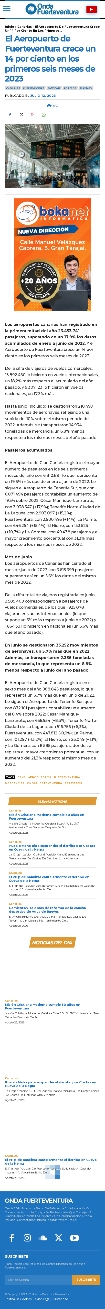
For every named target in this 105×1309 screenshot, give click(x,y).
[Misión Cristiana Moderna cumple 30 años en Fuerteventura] (52, 972)
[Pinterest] (32, 115)
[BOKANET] (52, 254)
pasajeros (73, 783)
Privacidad (60, 1299)
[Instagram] (27, 1238)
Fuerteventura (66, 777)
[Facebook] (10, 115)
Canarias (24, 26)
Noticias (54, 88)
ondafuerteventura (44, 783)
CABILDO (15, 873)
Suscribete (86, 1279)
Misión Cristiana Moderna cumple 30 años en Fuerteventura (46, 816)
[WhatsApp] (43, 115)
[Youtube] (74, 1238)
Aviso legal (42, 1299)
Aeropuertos (39, 777)
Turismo (86, 88)
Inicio (9, 26)
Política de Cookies (18, 1299)
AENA (22, 777)
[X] (21, 115)
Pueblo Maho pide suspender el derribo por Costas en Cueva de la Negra (52, 847)
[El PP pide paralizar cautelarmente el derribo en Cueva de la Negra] (52, 1128)
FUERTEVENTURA (33, 88)
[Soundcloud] (43, 1238)
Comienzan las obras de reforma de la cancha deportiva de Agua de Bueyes (47, 909)
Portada (69, 88)
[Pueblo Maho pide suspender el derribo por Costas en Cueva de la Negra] (52, 1050)
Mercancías (14, 783)
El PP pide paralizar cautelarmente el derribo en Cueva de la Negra (49, 878)
